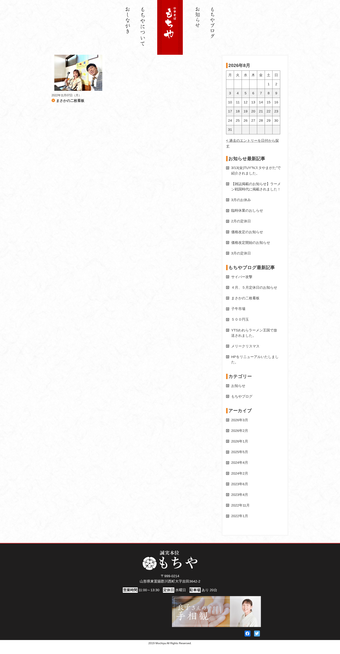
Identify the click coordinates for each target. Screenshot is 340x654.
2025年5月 (239, 452)
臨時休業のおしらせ (247, 210)
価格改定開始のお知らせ (250, 243)
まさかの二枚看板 (245, 298)
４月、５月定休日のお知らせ (254, 287)
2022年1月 (239, 516)
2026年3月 (239, 420)
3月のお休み (241, 200)
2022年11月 (240, 505)
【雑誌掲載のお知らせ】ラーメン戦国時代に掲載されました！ (256, 186)
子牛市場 (238, 309)
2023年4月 (239, 495)
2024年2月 (239, 473)
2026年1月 (239, 441)
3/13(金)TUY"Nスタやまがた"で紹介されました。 (256, 170)
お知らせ (238, 386)
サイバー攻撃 (241, 277)
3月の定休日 (241, 253)
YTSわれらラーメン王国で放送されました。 (254, 333)
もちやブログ (241, 396)
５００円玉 (240, 319)
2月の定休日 (241, 221)
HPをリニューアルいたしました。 (255, 359)
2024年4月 (239, 463)
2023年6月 (239, 484)
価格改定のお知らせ (247, 232)
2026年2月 (239, 431)
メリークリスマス (245, 346)
